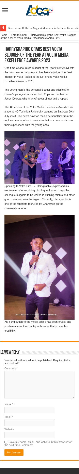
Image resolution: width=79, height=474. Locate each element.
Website (9, 429)
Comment (11, 368)
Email (8, 416)
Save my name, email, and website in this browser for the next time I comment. (38, 443)
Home (3, 34)
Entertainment (19, 34)
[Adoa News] (39, 10)
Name (8, 404)
